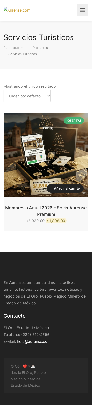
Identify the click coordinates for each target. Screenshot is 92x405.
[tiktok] (71, 373)
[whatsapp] (78, 379)
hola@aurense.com (34, 341)
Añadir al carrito (67, 188)
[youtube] (55, 373)
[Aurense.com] (17, 10)
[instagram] (78, 373)
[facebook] (63, 373)
